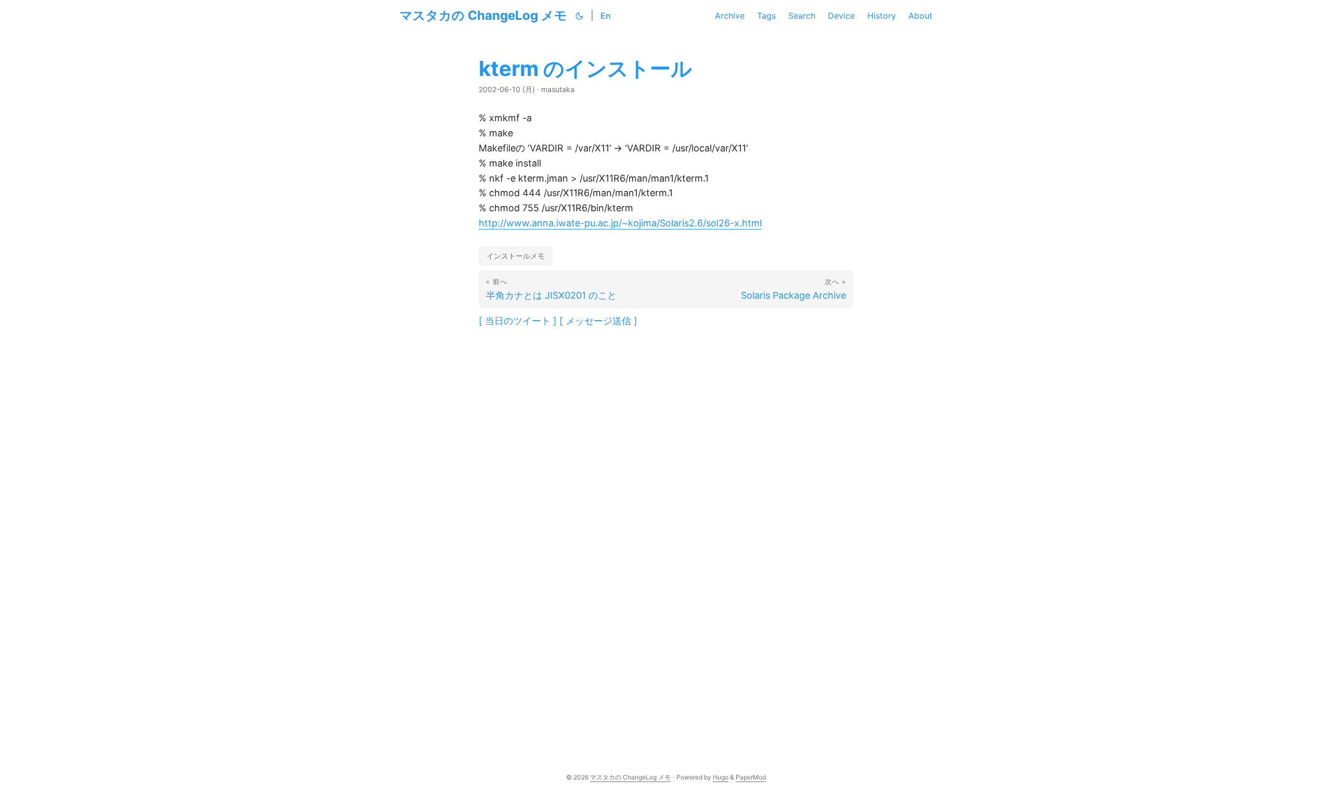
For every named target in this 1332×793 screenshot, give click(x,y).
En (605, 15)
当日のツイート (517, 320)
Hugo (720, 777)
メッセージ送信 (598, 320)
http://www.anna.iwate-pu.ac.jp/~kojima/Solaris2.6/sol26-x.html (620, 223)
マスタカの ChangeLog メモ (483, 15)
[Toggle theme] (579, 15)
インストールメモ (515, 255)
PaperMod (751, 777)
